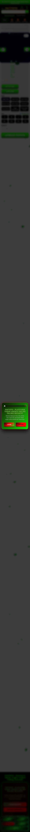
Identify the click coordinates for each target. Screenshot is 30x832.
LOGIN (9, 424)
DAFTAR (20, 424)
